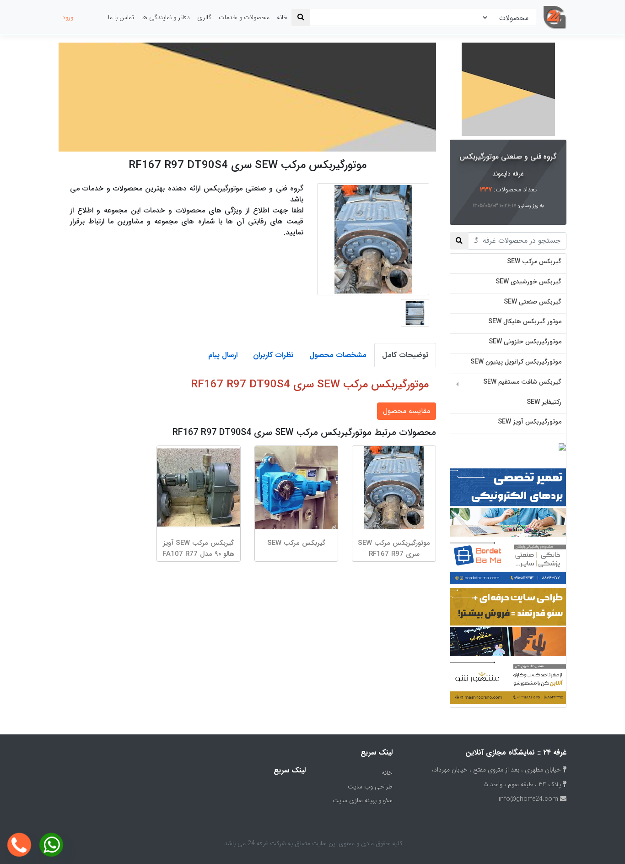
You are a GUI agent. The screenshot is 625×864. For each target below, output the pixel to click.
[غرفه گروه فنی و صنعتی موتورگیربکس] (508, 89)
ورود (67, 17)
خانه (282, 17)
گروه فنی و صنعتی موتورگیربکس (508, 156)
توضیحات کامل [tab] (405, 355)
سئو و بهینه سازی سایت (363, 800)
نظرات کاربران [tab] (273, 355)
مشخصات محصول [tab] (337, 355)
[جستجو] (300, 17)
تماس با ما (121, 17)
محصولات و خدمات (244, 17)
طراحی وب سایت (370, 787)
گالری (204, 17)
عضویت (91, 17)
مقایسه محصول (406, 411)
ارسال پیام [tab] (222, 355)
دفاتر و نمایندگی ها (165, 17)
